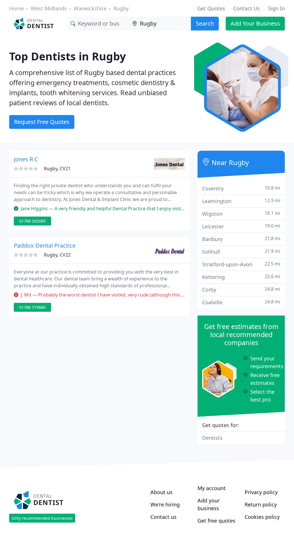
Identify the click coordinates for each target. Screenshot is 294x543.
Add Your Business (255, 23)
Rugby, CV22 (57, 255)
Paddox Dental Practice (45, 245)
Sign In (276, 8)
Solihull (241, 251)
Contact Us (246, 8)
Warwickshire (90, 8)
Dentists (212, 437)
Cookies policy (262, 516)
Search (205, 23)
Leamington (241, 200)
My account (212, 488)
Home (16, 8)
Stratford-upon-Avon (241, 264)
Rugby (121, 8)
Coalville (241, 302)
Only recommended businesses (42, 518)
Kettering (241, 276)
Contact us (163, 516)
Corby (241, 289)
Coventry (241, 188)
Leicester (241, 226)
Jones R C (26, 159)
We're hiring (165, 504)
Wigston (241, 213)
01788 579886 (32, 307)
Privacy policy (261, 492)
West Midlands (49, 8)
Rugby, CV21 (57, 168)
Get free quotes (216, 520)
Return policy (261, 504)
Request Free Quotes (41, 122)
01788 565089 (32, 221)
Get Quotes (211, 8)
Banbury (241, 238)
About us (161, 492)
